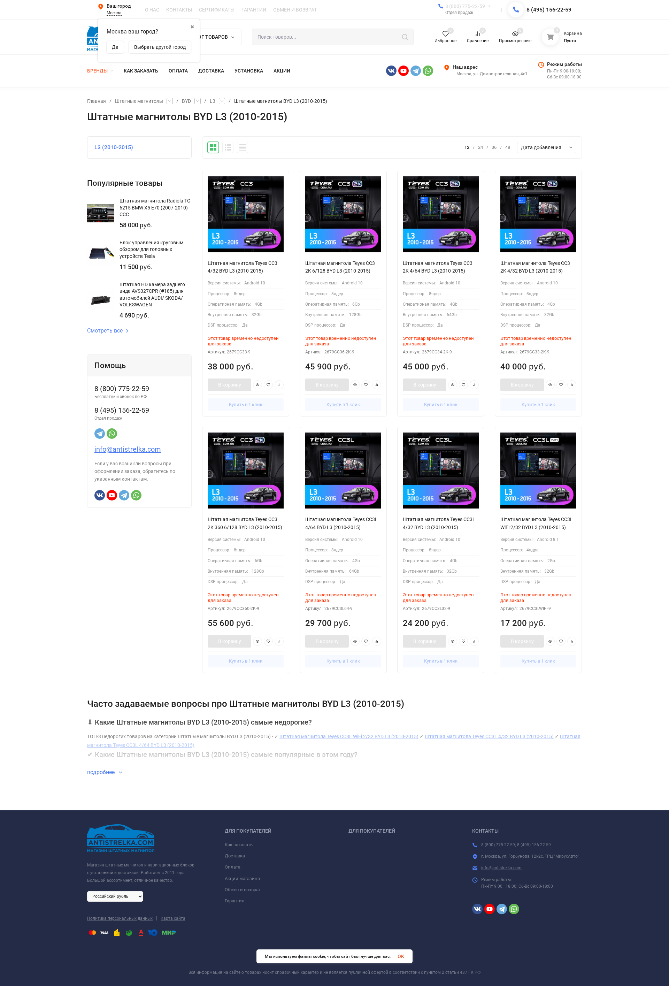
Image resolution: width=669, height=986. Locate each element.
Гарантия (234, 900)
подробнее (101, 772)
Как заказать (239, 844)
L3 (212, 101)
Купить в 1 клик (245, 404)
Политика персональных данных (120, 918)
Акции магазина (242, 878)
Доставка (235, 855)
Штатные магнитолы (139, 101)
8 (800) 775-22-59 (465, 6)
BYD (186, 101)
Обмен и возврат (243, 889)
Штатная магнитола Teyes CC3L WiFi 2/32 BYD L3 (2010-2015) (348, 736)
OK (401, 956)
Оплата (232, 867)
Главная (96, 101)
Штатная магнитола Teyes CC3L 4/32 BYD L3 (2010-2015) (489, 736)
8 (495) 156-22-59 (548, 9)
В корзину (229, 385)
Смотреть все (105, 331)
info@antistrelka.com (127, 449)
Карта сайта (173, 918)
